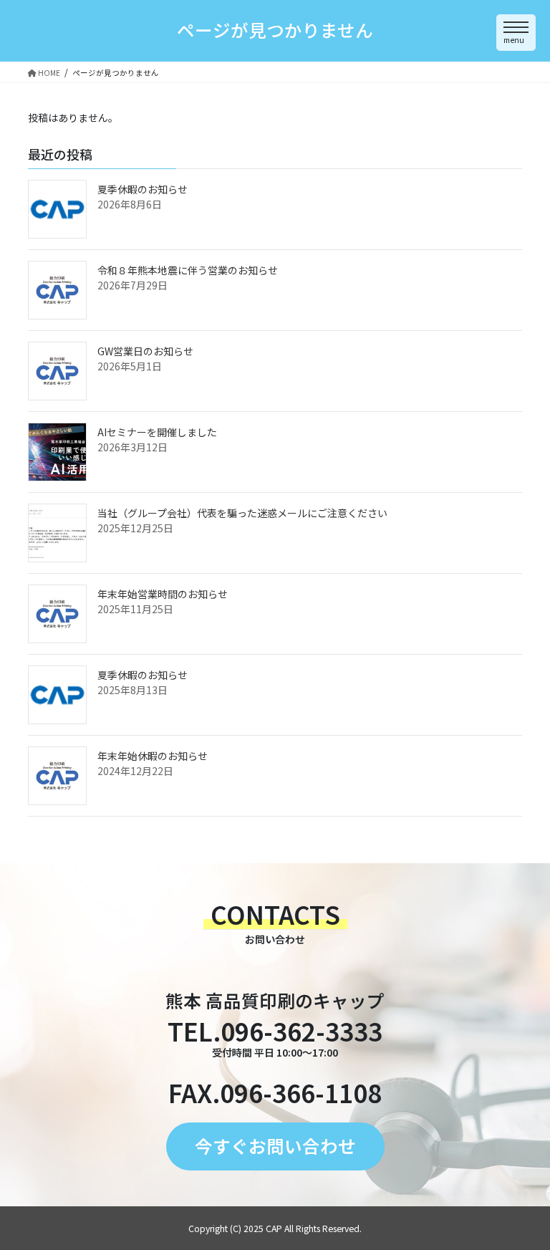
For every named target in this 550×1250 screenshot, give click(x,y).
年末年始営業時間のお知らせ (162, 594)
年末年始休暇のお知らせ (152, 756)
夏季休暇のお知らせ (142, 189)
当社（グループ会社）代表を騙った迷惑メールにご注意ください (242, 513)
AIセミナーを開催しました (157, 432)
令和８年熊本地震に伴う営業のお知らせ (187, 270)
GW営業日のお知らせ (145, 351)
